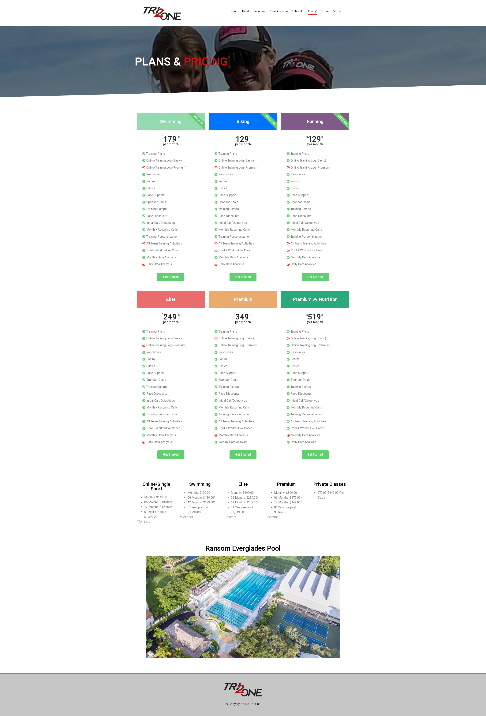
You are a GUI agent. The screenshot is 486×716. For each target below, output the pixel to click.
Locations (260, 11)
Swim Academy (279, 11)
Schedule (298, 12)
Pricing (312, 11)
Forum (324, 11)
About (246, 12)
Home (234, 11)
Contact (337, 11)
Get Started (171, 277)
